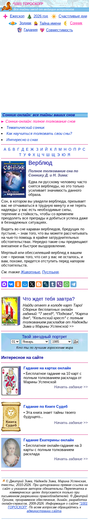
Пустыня (50, 272)
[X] (32, 284)
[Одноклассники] (18, 284)
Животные (30, 272)
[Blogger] (39, 284)
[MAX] (4, 284)
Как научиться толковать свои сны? (39, 133)
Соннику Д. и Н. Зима (47, 175)
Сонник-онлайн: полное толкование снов (40, 121)
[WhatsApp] (66, 284)
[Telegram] (73, 284)
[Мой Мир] (25, 284)
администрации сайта (44, 511)
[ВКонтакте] (11, 284)
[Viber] (60, 284)
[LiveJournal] (46, 284)
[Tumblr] (53, 284)
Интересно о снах (22, 140)
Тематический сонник (25, 127)
